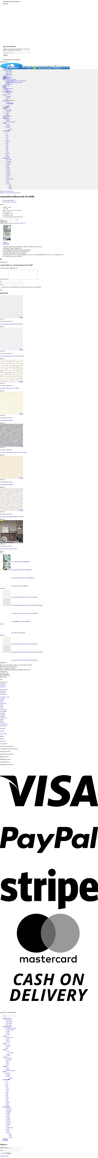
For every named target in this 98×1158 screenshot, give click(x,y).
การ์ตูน (10, 129)
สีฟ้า (7, 143)
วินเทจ (7, 116)
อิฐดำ (10, 185)
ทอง (7, 138)
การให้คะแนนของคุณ (5, 268)
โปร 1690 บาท (3, 694)
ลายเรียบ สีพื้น (3, 711)
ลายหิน (1, 705)
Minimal (5, 117)
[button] (5, 3)
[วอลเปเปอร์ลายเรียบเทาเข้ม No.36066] (9, 200)
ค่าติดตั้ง (2, 731)
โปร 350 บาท (3, 685)
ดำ (6, 134)
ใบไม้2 (7, 114)
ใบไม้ (7, 1061)
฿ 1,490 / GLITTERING (11, 79)
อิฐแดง (10, 188)
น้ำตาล (7, 140)
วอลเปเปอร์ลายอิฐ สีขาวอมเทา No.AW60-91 (9, 388)
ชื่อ (1, 281)
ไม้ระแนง (8, 182)
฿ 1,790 (7, 82)
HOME (4, 76)
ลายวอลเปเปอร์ (6, 158)
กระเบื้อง (8, 171)
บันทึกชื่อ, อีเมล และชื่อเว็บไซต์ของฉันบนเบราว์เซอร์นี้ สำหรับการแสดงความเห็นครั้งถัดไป (21, 287)
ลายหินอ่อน (8, 161)
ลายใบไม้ (8, 169)
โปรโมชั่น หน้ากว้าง (7, 78)
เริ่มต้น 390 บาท (9, 88)
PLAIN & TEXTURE (10, 122)
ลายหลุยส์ (8, 174)
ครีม (7, 135)
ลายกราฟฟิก (9, 159)
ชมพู (7, 137)
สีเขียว (7, 148)
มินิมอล (7, 120)
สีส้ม (7, 146)
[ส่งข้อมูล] (3, 1017)
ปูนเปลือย (8, 107)
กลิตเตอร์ (8, 172)
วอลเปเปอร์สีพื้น (6, 130)
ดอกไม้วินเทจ (9, 109)
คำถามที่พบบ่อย (3, 733)
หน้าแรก (2, 739)
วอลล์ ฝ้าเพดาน (3, 717)
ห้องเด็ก (8, 127)
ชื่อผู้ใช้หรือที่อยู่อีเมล (5, 1147)
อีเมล (1, 284)
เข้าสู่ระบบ (8, 1153)
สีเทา (7, 151)
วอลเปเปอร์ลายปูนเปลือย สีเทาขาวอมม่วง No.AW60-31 (12, 356)
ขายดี (6, 192)
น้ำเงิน (7, 142)
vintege (5, 1057)
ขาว (7, 132)
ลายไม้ (7, 102)
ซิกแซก (7, 90)
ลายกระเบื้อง (3, 714)
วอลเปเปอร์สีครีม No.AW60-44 (6, 484)
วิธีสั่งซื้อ (2, 736)
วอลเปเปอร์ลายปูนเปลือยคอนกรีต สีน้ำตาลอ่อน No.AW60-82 (13, 452)
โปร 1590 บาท (3, 692)
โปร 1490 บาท (3, 691)
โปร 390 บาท (3, 687)
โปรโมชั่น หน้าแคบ (7, 70)
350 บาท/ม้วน (9, 71)
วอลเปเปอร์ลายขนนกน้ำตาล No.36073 (8, 548)
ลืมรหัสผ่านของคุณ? (4, 1156)
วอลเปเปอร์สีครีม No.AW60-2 (6, 420)
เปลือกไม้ (11, 103)
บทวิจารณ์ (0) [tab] (6, 244)
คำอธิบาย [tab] (5, 242)
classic (4, 95)
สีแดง (7, 155)
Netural (4, 100)
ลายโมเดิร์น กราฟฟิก (4, 697)
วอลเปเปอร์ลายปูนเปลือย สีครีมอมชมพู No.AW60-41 (11, 324)
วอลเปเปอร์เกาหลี (4, 724)
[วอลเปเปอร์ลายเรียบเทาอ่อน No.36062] (10, 202)
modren (5, 87)
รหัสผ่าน (2, 1150)
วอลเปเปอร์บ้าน (9, 84)
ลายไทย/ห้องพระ (10, 179)
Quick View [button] (2, 319)
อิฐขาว (10, 187)
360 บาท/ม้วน (9, 74)
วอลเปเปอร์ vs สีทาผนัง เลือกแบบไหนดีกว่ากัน (16, 80)
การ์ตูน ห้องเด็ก (3, 709)
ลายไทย (2, 719)
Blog (4, 79)
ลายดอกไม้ (8, 111)
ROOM (4, 123)
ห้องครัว (8, 124)
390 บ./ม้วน (8, 76)
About (4, 77)
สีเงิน (7, 150)
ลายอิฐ (7, 105)
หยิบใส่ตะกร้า (4, 221)
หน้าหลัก (2, 192)
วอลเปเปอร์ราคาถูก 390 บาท (14, 192)
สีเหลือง (7, 153)
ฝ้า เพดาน (8, 175)
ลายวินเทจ (2, 722)
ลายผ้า (7, 119)
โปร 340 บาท (3, 683)
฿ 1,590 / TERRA (10, 81)
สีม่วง (7, 145)
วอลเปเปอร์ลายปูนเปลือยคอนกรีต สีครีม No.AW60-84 (11, 516)
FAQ (4, 86)
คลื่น (7, 99)
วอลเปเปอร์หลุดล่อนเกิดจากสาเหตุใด (14, 82)
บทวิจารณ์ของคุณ (4, 279)
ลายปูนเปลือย (3, 703)
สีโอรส (7, 156)
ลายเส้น (8, 1042)
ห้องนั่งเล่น (8, 126)
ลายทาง (8, 166)
